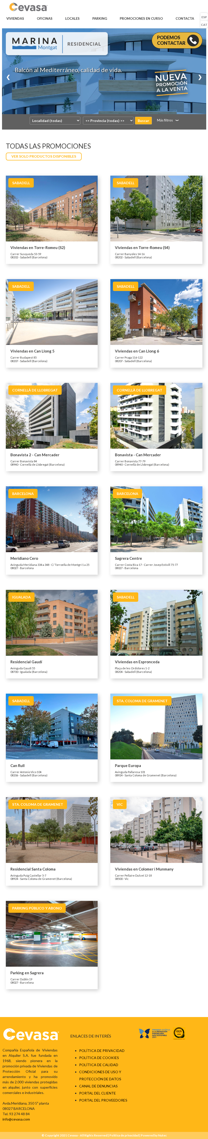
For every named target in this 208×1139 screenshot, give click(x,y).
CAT (204, 25)
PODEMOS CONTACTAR (171, 40)
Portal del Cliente (97, 1093)
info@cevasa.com (16, 1119)
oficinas (45, 18)
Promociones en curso (141, 18)
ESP (204, 17)
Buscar (143, 120)
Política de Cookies (99, 1057)
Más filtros (165, 120)
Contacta (185, 18)
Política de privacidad (102, 1050)
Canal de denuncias (98, 1086)
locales (72, 18)
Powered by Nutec (154, 1135)
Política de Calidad (98, 1065)
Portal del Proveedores (103, 1100)
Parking (99, 18)
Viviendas (15, 18)
